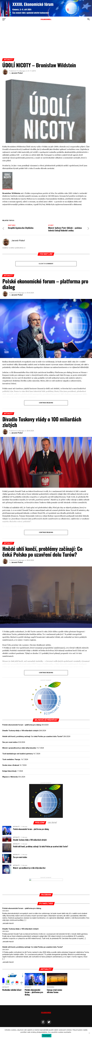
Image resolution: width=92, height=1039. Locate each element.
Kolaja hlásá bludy (9, 771)
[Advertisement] (46, 41)
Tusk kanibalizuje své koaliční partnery (17, 754)
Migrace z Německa (10, 777)
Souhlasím (46, 1036)
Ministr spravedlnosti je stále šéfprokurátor (19, 748)
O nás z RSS (47, 903)
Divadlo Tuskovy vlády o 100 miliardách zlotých (20, 731)
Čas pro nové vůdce (10, 742)
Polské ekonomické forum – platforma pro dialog (21, 725)
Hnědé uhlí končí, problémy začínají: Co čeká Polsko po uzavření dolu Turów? (32, 736)
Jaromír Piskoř (17, 73)
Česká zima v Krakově (10, 765)
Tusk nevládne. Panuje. (11, 759)
